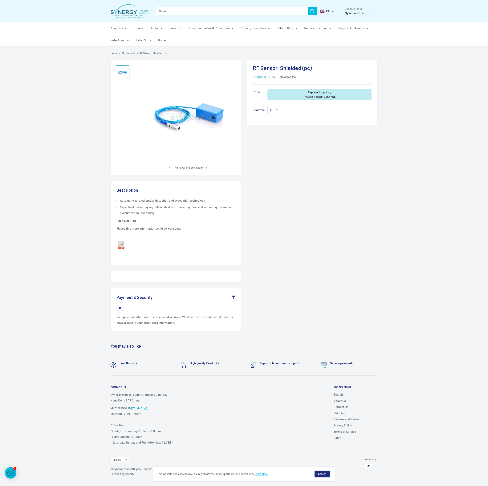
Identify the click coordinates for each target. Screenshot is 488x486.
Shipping (339, 413)
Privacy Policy (343, 425)
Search (338, 394)
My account (353, 13)
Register (313, 92)
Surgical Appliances (351, 28)
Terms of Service (345, 431)
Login (337, 437)
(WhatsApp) (139, 408)
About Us (117, 28)
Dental (154, 28)
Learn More (261, 474)
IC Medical (260, 77)
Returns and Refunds (348, 419)
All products (128, 53)
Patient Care (285, 28)
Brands (138, 28)
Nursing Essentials (253, 28)
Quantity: (259, 110)
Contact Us (341, 407)
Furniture (175, 28)
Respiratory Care (315, 28)
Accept (322, 474)
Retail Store (143, 40)
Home (162, 40)
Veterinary (118, 40)
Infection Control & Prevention (209, 28)
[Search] (312, 11)
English (117, 459)
